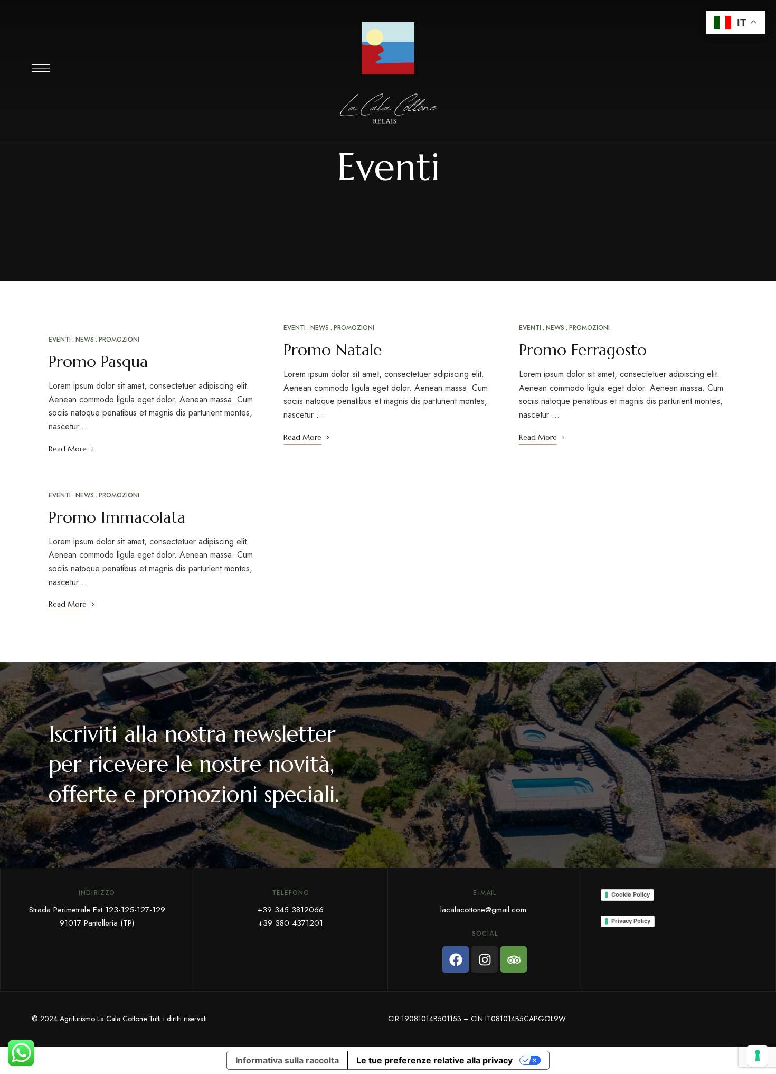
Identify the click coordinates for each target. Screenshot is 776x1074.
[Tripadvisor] (513, 959)
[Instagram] (484, 959)
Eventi (60, 339)
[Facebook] (455, 959)
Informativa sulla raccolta (287, 1060)
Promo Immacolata (117, 517)
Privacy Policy (630, 921)
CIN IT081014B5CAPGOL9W (518, 1018)
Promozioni (119, 339)
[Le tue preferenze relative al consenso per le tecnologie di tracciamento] (757, 1055)
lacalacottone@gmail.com (483, 910)
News (84, 339)
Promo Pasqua (98, 361)
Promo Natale (332, 350)
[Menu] (41, 68)
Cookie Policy (630, 894)
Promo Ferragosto (583, 350)
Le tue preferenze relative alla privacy (434, 1060)
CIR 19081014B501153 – (429, 1018)
